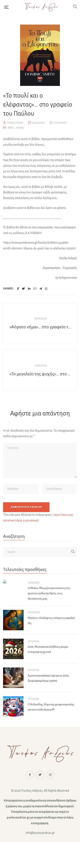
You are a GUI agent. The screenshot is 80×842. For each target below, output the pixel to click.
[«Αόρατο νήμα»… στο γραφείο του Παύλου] (40, 323)
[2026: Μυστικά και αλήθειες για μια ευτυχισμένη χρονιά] (13, 649)
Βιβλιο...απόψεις (16, 127)
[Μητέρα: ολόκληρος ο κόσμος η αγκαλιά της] (13, 620)
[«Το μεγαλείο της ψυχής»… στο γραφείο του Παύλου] (40, 370)
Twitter (40, 775)
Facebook (30, 775)
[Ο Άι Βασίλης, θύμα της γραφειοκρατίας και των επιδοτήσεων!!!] (13, 706)
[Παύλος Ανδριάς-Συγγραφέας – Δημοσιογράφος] (41, 7)
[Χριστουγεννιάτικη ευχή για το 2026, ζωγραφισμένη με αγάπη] (13, 678)
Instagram (50, 775)
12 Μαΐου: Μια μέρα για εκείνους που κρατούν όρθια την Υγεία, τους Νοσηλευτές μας (49, 593)
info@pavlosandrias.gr (40, 832)
